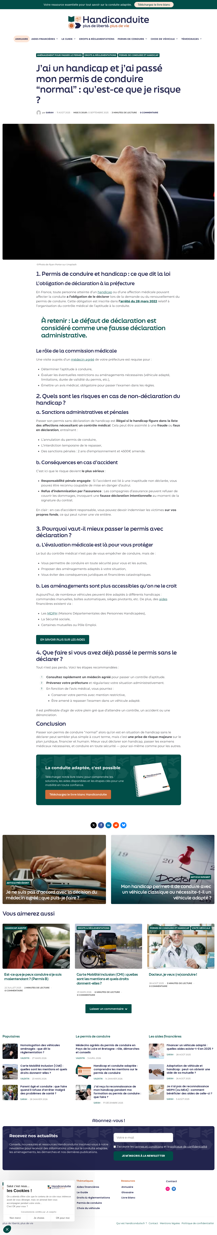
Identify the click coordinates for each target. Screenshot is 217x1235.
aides (163, 599)
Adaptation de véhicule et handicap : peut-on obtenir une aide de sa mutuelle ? (188, 1069)
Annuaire (21, 39)
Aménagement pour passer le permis (59, 55)
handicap (105, 292)
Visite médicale (201, 928)
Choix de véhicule (163, 39)
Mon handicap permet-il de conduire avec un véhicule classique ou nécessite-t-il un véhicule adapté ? (166, 892)
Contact (153, 1223)
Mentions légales (170, 1223)
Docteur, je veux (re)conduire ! (173, 974)
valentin (24, 1058)
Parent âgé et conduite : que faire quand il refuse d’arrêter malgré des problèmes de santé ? (43, 1089)
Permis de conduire (131, 39)
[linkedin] (108, 825)
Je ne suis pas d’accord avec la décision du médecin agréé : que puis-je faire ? (51, 895)
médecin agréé (82, 359)
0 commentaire (149, 112)
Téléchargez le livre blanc (154, 4)
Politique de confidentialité (198, 1223)
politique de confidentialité (188, 1146)
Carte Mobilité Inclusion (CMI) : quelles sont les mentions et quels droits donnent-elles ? (107, 979)
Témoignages (190, 39)
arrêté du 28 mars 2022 (138, 301)
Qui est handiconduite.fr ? (131, 1223)
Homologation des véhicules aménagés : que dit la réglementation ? (40, 1048)
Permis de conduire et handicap (139, 55)
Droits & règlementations (96, 39)
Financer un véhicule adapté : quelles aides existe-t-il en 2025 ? (190, 1047)
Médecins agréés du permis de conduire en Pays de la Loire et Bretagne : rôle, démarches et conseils (107, 1048)
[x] (94, 825)
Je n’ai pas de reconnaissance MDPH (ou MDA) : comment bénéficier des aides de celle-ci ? (189, 1089)
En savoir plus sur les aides (62, 639)
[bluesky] (123, 825)
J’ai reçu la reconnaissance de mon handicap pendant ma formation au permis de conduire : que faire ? (117, 1091)
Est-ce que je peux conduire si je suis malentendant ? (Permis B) (32, 976)
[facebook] (101, 825)
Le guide (67, 39)
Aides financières (43, 39)
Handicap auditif (15, 928)
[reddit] (116, 825)
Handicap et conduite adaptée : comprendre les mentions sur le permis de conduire (116, 1069)
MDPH (52, 613)
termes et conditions (149, 1146)
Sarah (50, 112)
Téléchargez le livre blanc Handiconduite (78, 794)
